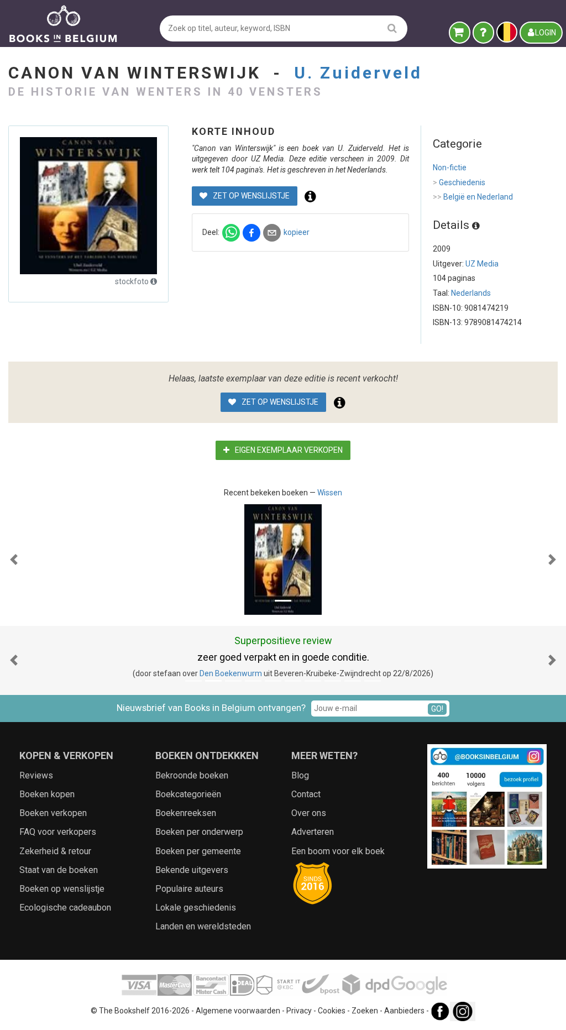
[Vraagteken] (483, 33)
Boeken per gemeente (198, 851)
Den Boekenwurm (231, 673)
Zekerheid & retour (55, 851)
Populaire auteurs (189, 888)
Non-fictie (450, 167)
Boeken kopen (47, 794)
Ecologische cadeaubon (65, 907)
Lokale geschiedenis (195, 907)
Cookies (331, 1010)
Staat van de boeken (58, 870)
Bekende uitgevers (191, 870)
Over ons (308, 813)
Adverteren (312, 832)
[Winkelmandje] (459, 33)
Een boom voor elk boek (338, 851)
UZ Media (482, 263)
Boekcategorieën (188, 794)
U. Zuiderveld (358, 72)
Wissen (329, 492)
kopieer (297, 232)
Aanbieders (404, 1010)
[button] (14, 559)
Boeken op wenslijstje (61, 888)
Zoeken (365, 1010)
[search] (392, 28)
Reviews (36, 775)
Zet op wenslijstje (250, 195)
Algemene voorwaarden (238, 1010)
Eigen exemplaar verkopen (288, 450)
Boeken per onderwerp (199, 832)
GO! (437, 708)
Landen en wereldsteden (203, 926)
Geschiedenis (459, 182)
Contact (306, 794)
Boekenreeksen (185, 813)
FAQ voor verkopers (57, 832)
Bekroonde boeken (191, 775)
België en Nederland (473, 196)
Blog (300, 775)
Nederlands (471, 293)
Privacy (299, 1010)
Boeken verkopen (53, 813)
